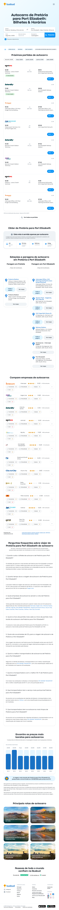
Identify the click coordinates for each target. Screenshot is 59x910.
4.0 (39, 462)
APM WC (23, 420)
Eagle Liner (24, 395)
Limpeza (36, 386)
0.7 (12, 527)
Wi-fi (9, 401)
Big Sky (23, 432)
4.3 (16, 386)
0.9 (12, 401)
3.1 (28, 386)
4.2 (39, 435)
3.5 (39, 398)
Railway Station (41, 327)
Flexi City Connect (34, 609)
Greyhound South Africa (28, 533)
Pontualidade (24, 386)
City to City (24, 470)
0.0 (29, 499)
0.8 (29, 487)
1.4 (12, 514)
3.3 (29, 435)
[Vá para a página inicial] (9, 4)
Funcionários (11, 386)
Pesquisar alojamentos (13, 39)
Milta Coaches (25, 495)
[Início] (5, 49)
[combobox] (14, 29)
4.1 (39, 386)
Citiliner (23, 507)
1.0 (12, 477)
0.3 (12, 490)
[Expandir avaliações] (52, 387)
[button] (27, 29)
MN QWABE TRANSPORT (23, 607)
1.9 (15, 487)
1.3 (12, 465)
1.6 (12, 438)
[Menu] (54, 4)
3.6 (16, 398)
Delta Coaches (10, 609)
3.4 (29, 511)
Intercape (23, 383)
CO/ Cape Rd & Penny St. (44, 313)
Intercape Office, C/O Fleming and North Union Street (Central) (44, 281)
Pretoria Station (13, 279)
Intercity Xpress (35, 532)
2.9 (16, 524)
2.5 (29, 398)
